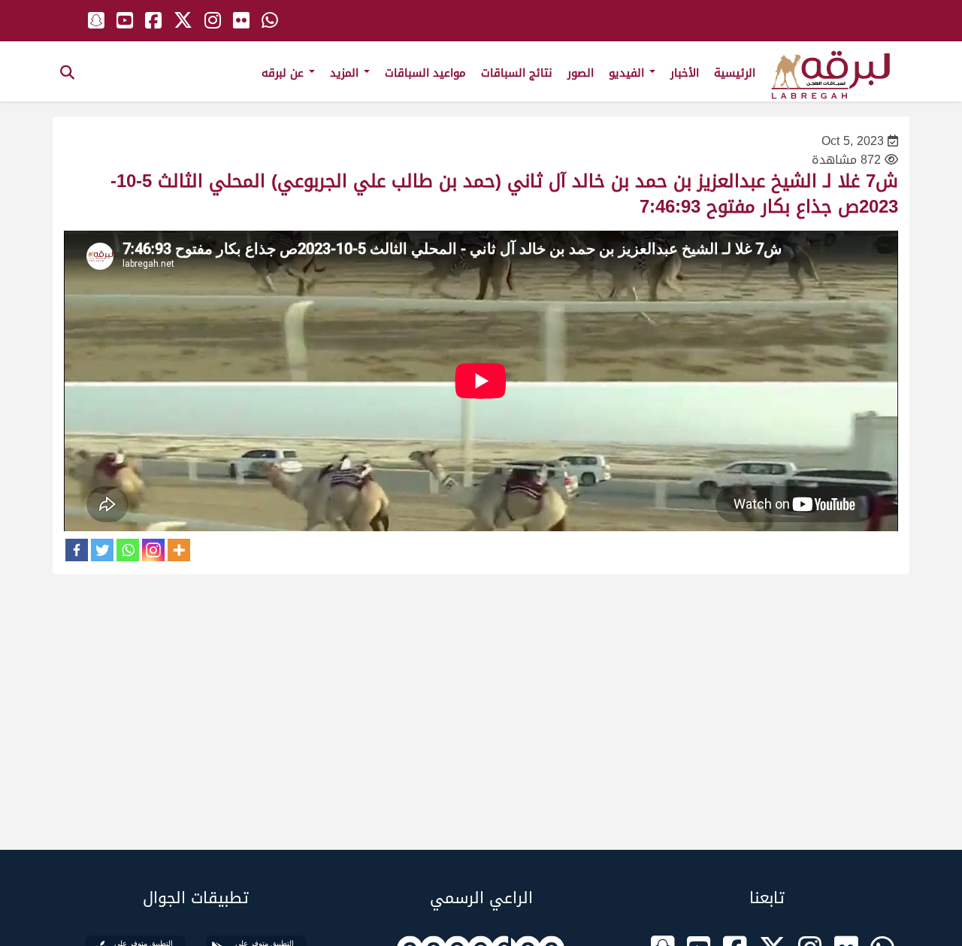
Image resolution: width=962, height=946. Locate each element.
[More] (179, 550)
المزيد (346, 72)
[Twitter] (102, 550)
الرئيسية (734, 72)
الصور (580, 72)
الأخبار (684, 72)
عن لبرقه (284, 72)
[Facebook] (76, 550)
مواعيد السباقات (425, 72)
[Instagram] (153, 550)
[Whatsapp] (127, 550)
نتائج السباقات (516, 72)
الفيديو (628, 72)
